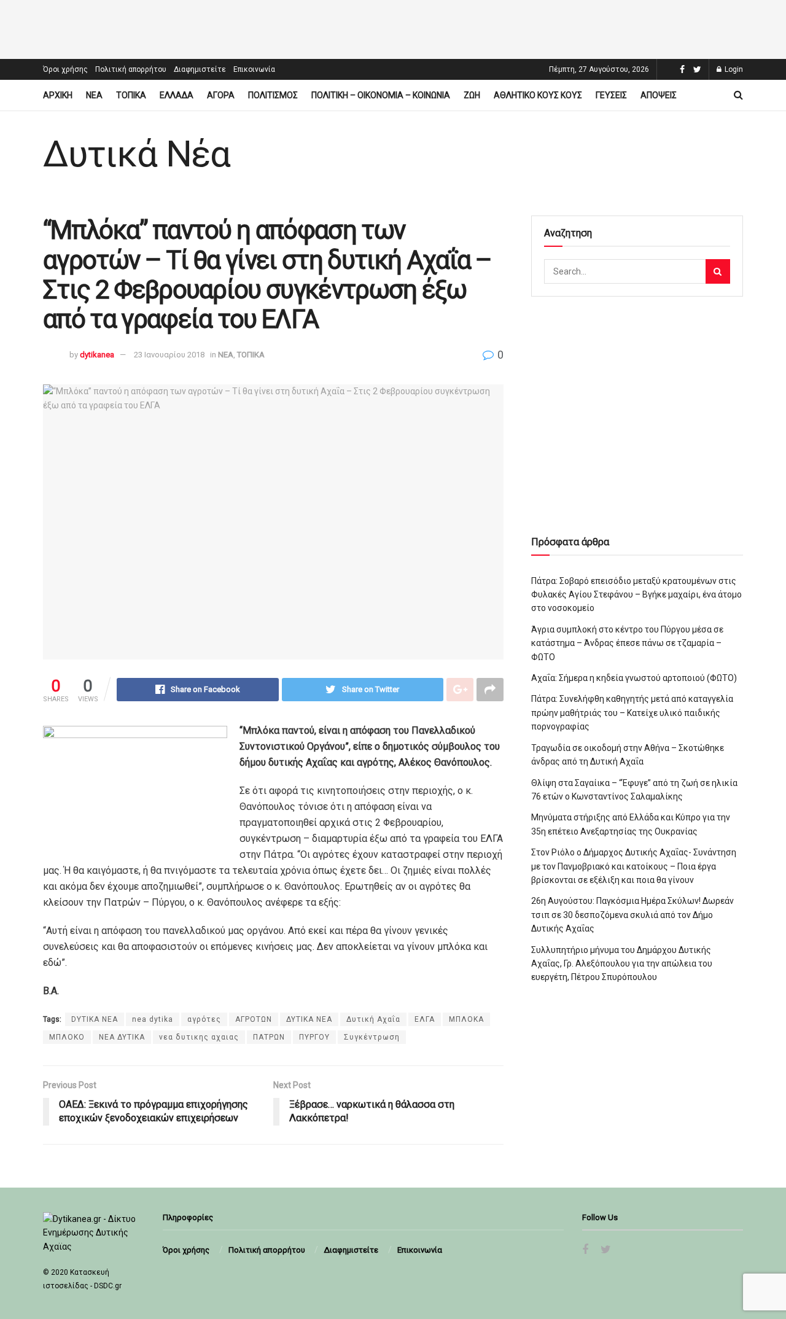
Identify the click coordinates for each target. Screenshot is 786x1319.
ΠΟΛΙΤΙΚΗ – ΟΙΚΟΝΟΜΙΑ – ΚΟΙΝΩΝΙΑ (380, 95)
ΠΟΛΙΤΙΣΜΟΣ (273, 95)
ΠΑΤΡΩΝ (269, 1037)
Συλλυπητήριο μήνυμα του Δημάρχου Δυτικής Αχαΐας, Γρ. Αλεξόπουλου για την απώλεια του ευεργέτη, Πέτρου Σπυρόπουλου (621, 963)
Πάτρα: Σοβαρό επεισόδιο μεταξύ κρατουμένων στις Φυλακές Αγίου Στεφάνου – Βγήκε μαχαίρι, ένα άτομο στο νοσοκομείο (636, 594)
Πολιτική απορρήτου (130, 69)
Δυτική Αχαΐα (373, 1019)
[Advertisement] (393, 27)
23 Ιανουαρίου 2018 (169, 354)
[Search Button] (718, 271)
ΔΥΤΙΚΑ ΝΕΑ (309, 1019)
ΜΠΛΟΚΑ (466, 1019)
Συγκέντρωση (372, 1037)
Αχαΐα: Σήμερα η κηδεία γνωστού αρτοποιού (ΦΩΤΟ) (634, 678)
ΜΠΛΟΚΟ (67, 1037)
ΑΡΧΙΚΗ (57, 95)
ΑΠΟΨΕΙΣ (658, 95)
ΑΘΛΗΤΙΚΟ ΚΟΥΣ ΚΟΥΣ (538, 95)
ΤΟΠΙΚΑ (131, 95)
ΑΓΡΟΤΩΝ (253, 1019)
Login (733, 69)
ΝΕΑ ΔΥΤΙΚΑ (122, 1037)
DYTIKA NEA (94, 1019)
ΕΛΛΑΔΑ (176, 95)
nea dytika (152, 1019)
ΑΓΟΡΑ (221, 95)
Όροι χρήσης (65, 69)
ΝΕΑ (94, 95)
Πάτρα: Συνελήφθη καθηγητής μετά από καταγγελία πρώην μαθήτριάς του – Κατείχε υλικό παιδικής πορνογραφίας (632, 712)
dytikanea (97, 354)
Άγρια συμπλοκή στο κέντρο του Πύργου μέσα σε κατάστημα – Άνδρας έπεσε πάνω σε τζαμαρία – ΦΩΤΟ (627, 643)
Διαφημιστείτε (200, 69)
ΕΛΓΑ (424, 1019)
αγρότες (204, 1019)
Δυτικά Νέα (136, 154)
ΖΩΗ (472, 95)
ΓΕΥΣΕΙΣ (611, 95)
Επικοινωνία (254, 69)
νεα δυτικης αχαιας (199, 1037)
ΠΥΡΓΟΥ (314, 1037)
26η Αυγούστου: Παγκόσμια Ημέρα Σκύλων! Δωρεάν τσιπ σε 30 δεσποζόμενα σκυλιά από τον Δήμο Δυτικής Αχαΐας (632, 914)
